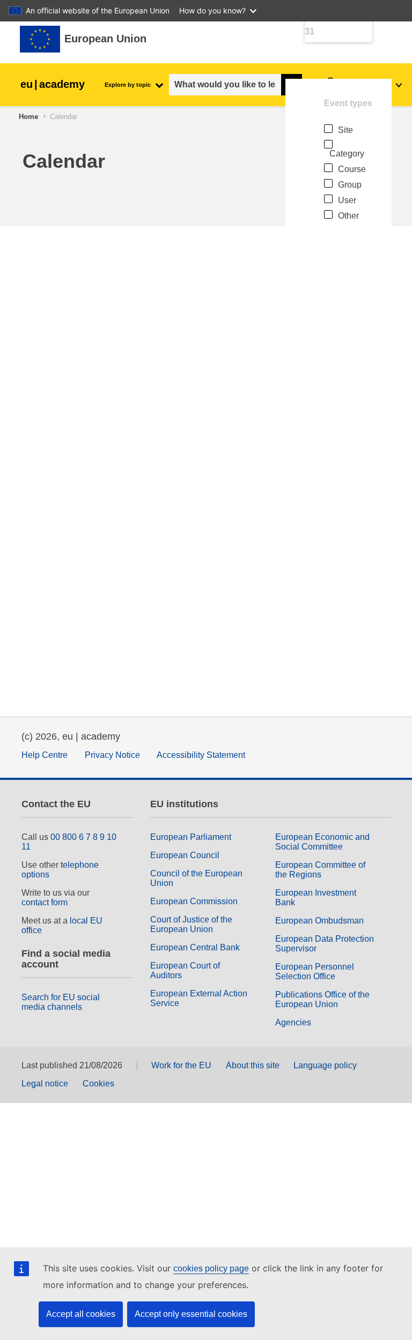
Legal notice (44, 1083)
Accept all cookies (80, 1314)
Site (345, 130)
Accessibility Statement (201, 755)
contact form (44, 902)
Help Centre (44, 755)
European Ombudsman (319, 920)
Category (346, 153)
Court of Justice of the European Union (191, 924)
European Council (184, 855)
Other (348, 215)
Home (28, 117)
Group (350, 184)
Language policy (325, 1065)
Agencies (293, 1022)
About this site (252, 1065)
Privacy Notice (112, 755)
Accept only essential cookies (191, 1314)
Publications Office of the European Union (322, 999)
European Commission (194, 901)
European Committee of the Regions (320, 869)
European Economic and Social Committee (322, 841)
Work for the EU (181, 1065)
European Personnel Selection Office (314, 971)
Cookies (98, 1083)
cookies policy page (211, 1268)
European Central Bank (195, 947)
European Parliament (190, 837)
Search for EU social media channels (60, 1002)
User (347, 200)
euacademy (52, 84)
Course (352, 169)
